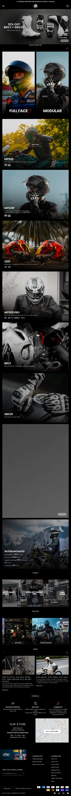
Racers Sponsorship (38, 764)
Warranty (53, 775)
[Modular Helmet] (52, 84)
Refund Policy (55, 767)
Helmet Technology (56, 778)
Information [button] (56, 756)
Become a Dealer (37, 761)
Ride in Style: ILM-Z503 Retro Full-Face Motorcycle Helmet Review (17, 679)
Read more (5, 690)
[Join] (22, 773)
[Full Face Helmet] (18, 84)
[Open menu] (5, 6)
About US (54, 759)
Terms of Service (56, 772)
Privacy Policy (55, 764)
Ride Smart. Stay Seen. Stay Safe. (52, 677)
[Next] (67, 48)
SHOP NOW (35, 144)
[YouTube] (68, 793)
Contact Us (54, 761)
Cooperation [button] (37, 756)
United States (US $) (22, 788)
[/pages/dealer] (28, 631)
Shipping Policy (55, 770)
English (7, 788)
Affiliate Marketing (37, 759)
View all (35, 696)
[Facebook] (55, 793)
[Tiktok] (59, 793)
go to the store (52, 731)
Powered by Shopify (18, 793)
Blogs (52, 781)
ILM (5, 793)
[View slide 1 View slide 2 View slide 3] (35, 471)
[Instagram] (63, 793)
